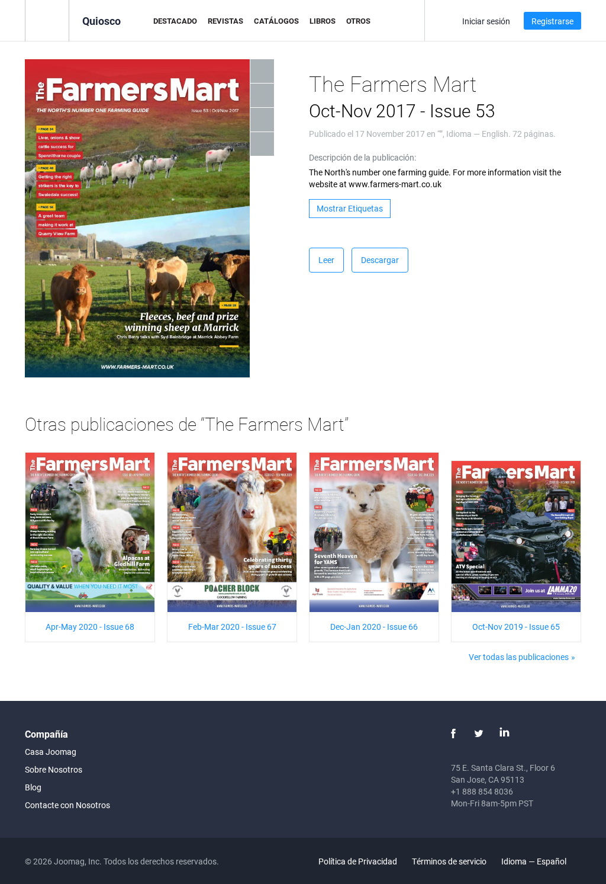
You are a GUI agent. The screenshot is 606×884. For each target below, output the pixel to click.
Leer (326, 259)
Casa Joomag (50, 751)
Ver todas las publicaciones (519, 656)
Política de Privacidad (357, 861)
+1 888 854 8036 (482, 791)
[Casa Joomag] (47, 19)
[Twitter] (479, 733)
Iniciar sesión (486, 21)
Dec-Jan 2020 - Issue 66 (374, 626)
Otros (358, 20)
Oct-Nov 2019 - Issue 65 (516, 626)
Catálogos (276, 20)
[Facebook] (453, 733)
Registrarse (552, 21)
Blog (33, 787)
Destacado (175, 20)
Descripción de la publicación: (362, 157)
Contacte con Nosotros (67, 805)
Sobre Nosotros (53, 769)
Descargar (380, 259)
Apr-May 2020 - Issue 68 (90, 626)
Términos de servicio (449, 861)
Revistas (225, 20)
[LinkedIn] (504, 733)
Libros (323, 20)
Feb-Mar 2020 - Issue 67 (232, 626)
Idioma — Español (534, 861)
